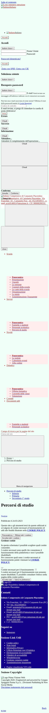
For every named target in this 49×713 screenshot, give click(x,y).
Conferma (14, 193)
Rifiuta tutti (23, 535)
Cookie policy (13, 643)
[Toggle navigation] (22, 237)
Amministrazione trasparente (19, 662)
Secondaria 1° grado (20, 498)
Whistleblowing (13, 657)
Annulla (5, 193)
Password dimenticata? (11, 59)
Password (31, 54)
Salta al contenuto (8, 2)
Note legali (11, 645)
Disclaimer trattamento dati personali (16, 687)
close (4, 249)
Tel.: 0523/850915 (18, 605)
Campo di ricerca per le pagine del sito (17, 431)
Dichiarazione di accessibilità (19, 653)
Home (9, 458)
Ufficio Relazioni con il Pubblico (21, 650)
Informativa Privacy (15, 648)
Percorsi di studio (14, 491)
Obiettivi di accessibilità (17, 655)
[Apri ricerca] (26, 215)
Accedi (5, 37)
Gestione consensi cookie (17, 660)
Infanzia (15, 493)
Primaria (15, 496)
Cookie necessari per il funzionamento (17, 570)
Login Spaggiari (26, 103)
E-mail (30, 93)
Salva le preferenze (22, 580)
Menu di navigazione (24, 486)
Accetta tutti (10, 538)
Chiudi (4, 121)
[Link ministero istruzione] (13, 5)
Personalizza (7, 535)
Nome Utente (32, 51)
